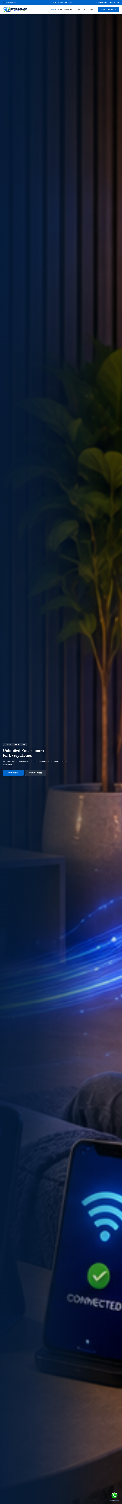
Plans (60, 9)
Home (53, 9)
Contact (91, 9)
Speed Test (68, 9)
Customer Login (102, 2)
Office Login (114, 2)
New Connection (108, 9)
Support (77, 9)
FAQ (84, 9)
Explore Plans (13, 775)
